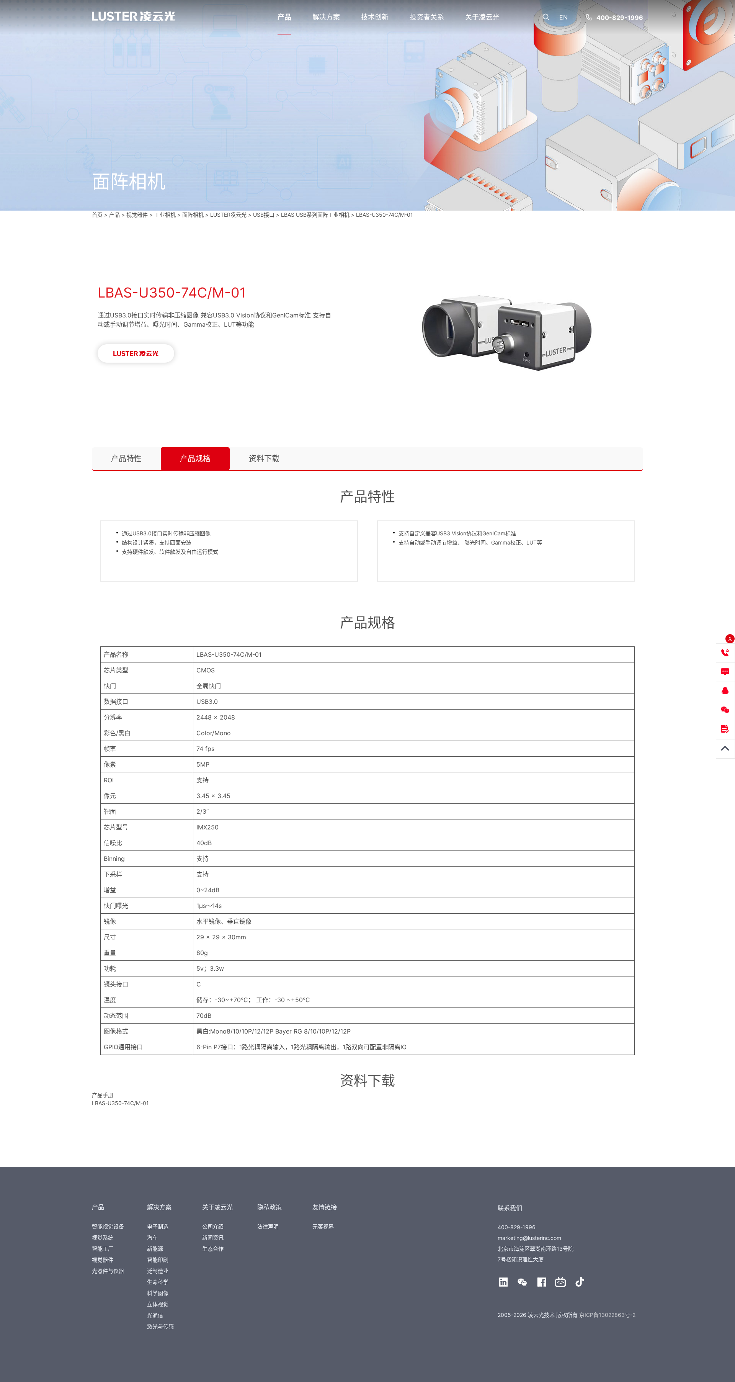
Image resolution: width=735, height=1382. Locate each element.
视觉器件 (102, 1259)
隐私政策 (269, 1207)
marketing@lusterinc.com (529, 1238)
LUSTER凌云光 (228, 214)
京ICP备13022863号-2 (607, 1315)
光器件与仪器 (108, 1271)
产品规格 (195, 458)
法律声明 (268, 1226)
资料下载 (264, 458)
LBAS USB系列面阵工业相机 (315, 214)
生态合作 (213, 1248)
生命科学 (157, 1282)
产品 (284, 17)
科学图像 (157, 1293)
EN (563, 17)
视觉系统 (102, 1237)
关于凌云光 (482, 17)
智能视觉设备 (108, 1226)
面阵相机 (193, 214)
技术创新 (375, 17)
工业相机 (165, 214)
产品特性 (126, 458)
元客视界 (323, 1226)
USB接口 (263, 214)
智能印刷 (157, 1259)
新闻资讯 (213, 1237)
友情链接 (324, 1207)
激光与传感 (160, 1326)
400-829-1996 (619, 17)
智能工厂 (102, 1248)
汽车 (152, 1237)
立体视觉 (157, 1304)
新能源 (155, 1248)
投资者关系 (427, 17)
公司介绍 (213, 1226)
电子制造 (157, 1226)
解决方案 (326, 17)
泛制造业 (157, 1271)
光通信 (155, 1315)
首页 (97, 214)
